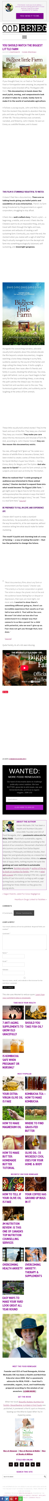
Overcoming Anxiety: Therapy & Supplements (33, 1270)
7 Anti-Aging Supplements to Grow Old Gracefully (13, 1028)
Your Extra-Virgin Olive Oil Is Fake (13, 1097)
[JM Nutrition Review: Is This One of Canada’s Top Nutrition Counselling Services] (13, 1214)
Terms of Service (25, 1495)
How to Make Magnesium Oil (12, 1125)
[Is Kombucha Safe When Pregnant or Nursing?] (13, 1046)
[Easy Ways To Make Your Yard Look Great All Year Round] (13, 1288)
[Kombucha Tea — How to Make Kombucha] (36, 1084)
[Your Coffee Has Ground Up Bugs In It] (36, 1184)
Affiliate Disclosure (32, 52)
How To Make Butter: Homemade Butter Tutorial (11, 1160)
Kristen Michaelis (25, 1493)
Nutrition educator (22, 868)
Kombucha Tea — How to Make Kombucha (35, 1097)
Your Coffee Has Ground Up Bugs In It (35, 1198)
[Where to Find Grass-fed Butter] (36, 1113)
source (23, 500)
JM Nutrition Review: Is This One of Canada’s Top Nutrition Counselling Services (13, 1233)
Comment (6, 933)
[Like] (2, 1498)
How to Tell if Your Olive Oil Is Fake (12, 1198)
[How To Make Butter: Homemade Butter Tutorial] (13, 1142)
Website (5, 970)
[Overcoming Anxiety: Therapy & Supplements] (36, 1254)
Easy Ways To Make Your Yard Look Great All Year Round (13, 1303)
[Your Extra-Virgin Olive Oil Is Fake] (13, 1084)
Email (5, 961)
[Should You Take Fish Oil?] (36, 1013)
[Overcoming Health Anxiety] (13, 1254)
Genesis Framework (10, 1495)
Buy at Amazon (10, 1451)
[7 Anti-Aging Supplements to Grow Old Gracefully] (13, 1013)
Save (6, 692)
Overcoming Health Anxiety (13, 1266)
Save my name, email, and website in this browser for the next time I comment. (23, 981)
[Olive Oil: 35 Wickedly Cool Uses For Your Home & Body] (36, 1142)
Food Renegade (24, 27)
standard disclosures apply (17, 759)
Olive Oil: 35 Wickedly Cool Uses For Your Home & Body (34, 1158)
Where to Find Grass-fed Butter (34, 1127)
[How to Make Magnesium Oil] (13, 1113)
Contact (35, 1495)
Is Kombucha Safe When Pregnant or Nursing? (11, 1061)
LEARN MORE (29, 1391)
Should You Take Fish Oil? (34, 1025)
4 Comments (24, 52)
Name (5, 953)
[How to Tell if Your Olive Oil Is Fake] (13, 1184)
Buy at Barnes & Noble (29, 1451)
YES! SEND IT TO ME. (30, 16)
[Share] (7, 1498)
